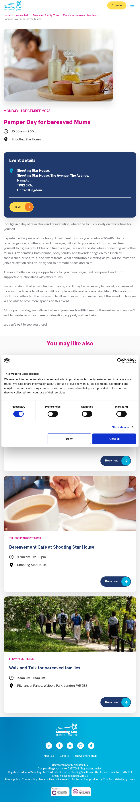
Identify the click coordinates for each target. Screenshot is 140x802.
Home (7, 15)
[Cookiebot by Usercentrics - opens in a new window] (120, 360)
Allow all (114, 438)
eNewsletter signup (86, 756)
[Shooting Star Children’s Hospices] (12, 5)
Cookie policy (29, 780)
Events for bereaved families (79, 15)
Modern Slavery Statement (54, 780)
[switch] (53, 414)
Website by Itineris (125, 780)
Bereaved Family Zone (46, 15)
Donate (117, 5)
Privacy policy (12, 780)
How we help (21, 15)
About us (49, 756)
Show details (120, 427)
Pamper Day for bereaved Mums (47, 122)
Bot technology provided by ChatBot (91, 780)
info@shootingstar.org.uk (73, 776)
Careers (64, 756)
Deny (69, 438)
